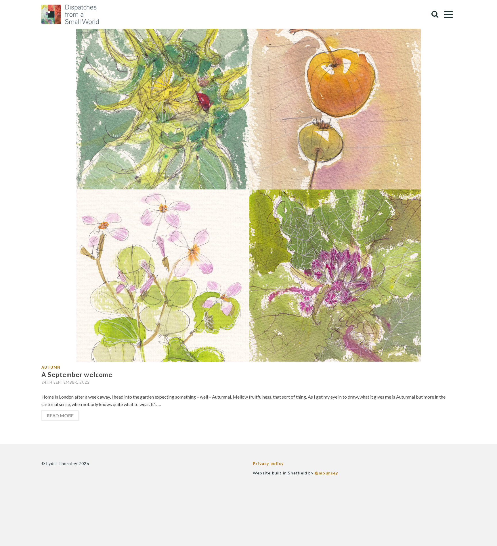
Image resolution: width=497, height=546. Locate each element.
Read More (60, 415)
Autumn (50, 367)
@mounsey (326, 472)
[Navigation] (448, 14)
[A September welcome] (248, 189)
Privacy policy (268, 463)
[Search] (435, 14)
